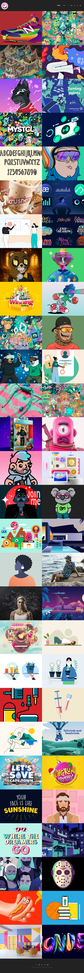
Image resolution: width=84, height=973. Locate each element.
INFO (64, 5)
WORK (58, 5)
